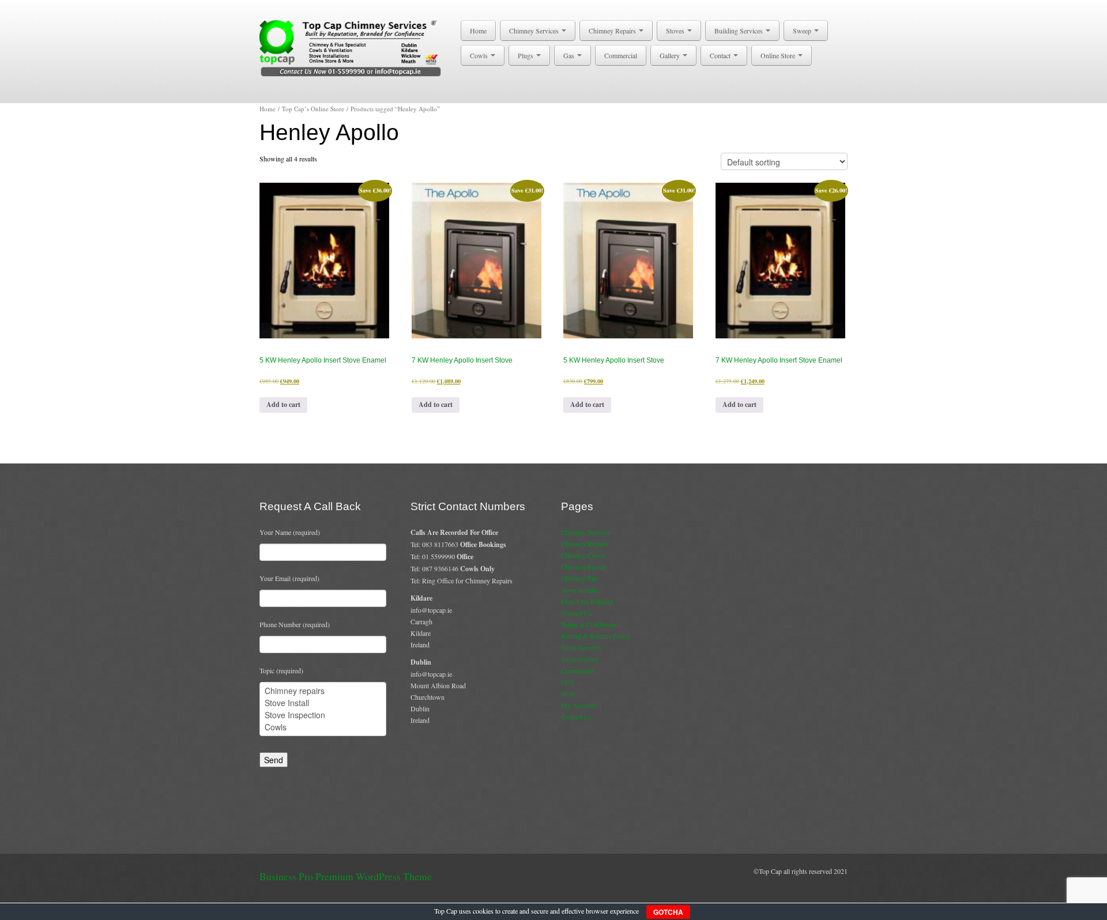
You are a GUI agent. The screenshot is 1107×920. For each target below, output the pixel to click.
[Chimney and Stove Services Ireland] (352, 47)
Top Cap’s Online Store (313, 108)
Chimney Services (534, 30)
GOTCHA (668, 912)
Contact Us (576, 612)
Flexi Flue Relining (587, 601)
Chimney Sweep (583, 566)
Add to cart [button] (283, 404)
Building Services (739, 30)
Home (478, 30)
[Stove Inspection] (322, 715)
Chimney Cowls (583, 555)
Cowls (480, 55)
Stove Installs (579, 589)
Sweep (803, 30)
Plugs (526, 55)
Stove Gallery (579, 658)
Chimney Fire (579, 578)
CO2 (567, 682)
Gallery (670, 55)
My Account (578, 705)
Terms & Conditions (588, 624)
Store (568, 693)
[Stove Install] (322, 703)
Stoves (676, 30)
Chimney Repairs (613, 30)
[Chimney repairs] (322, 691)
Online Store (778, 55)
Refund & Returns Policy (595, 635)
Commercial (620, 55)
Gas (569, 55)
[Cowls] (322, 727)
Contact (721, 55)
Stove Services (581, 647)
